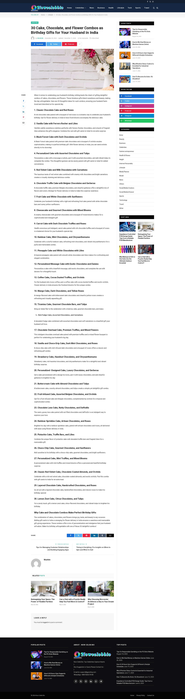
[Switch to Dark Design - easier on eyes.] (154, 8)
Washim (40, 38)
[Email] (23, 123)
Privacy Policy (141, 695)
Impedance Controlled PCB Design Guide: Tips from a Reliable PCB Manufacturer (127, 237)
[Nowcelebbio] (47, 7)
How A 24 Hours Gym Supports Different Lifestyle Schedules (143, 54)
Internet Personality (126, 163)
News (92, 8)
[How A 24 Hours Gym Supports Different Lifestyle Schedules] (125, 55)
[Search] (157, 7)
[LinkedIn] (23, 112)
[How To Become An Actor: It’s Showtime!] (125, 79)
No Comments (84, 38)
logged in (46, 622)
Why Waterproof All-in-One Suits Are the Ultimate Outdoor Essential (127, 260)
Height (121, 159)
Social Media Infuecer (126, 192)
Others (121, 184)
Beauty (121, 139)
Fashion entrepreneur (126, 151)
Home (69, 8)
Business (101, 8)
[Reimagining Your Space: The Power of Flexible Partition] (44, 588)
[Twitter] (23, 106)
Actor (121, 135)
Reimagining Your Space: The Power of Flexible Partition (43, 600)
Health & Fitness (124, 155)
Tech (130, 8)
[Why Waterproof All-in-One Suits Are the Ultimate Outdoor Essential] (127, 249)
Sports (138, 8)
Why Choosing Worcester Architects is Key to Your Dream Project (101, 601)
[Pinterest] (23, 117)
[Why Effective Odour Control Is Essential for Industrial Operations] (125, 66)
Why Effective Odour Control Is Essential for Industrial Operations (143, 66)
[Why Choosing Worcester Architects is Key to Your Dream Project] (101, 588)
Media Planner (124, 172)
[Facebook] (23, 101)
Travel (146, 8)
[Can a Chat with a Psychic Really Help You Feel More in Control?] (72, 588)
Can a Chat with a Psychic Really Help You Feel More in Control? (72, 600)
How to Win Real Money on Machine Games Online (141, 43)
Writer (121, 208)
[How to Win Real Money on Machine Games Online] (125, 44)
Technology (123, 200)
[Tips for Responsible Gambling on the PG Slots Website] (125, 31)
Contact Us (150, 695)
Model (121, 176)
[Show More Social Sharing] (80, 44)
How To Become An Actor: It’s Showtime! (142, 78)
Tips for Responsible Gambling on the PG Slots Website (141, 31)
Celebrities (79, 8)
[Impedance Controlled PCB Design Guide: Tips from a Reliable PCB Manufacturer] (127, 227)
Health (111, 8)
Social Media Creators (126, 188)
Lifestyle (120, 8)
